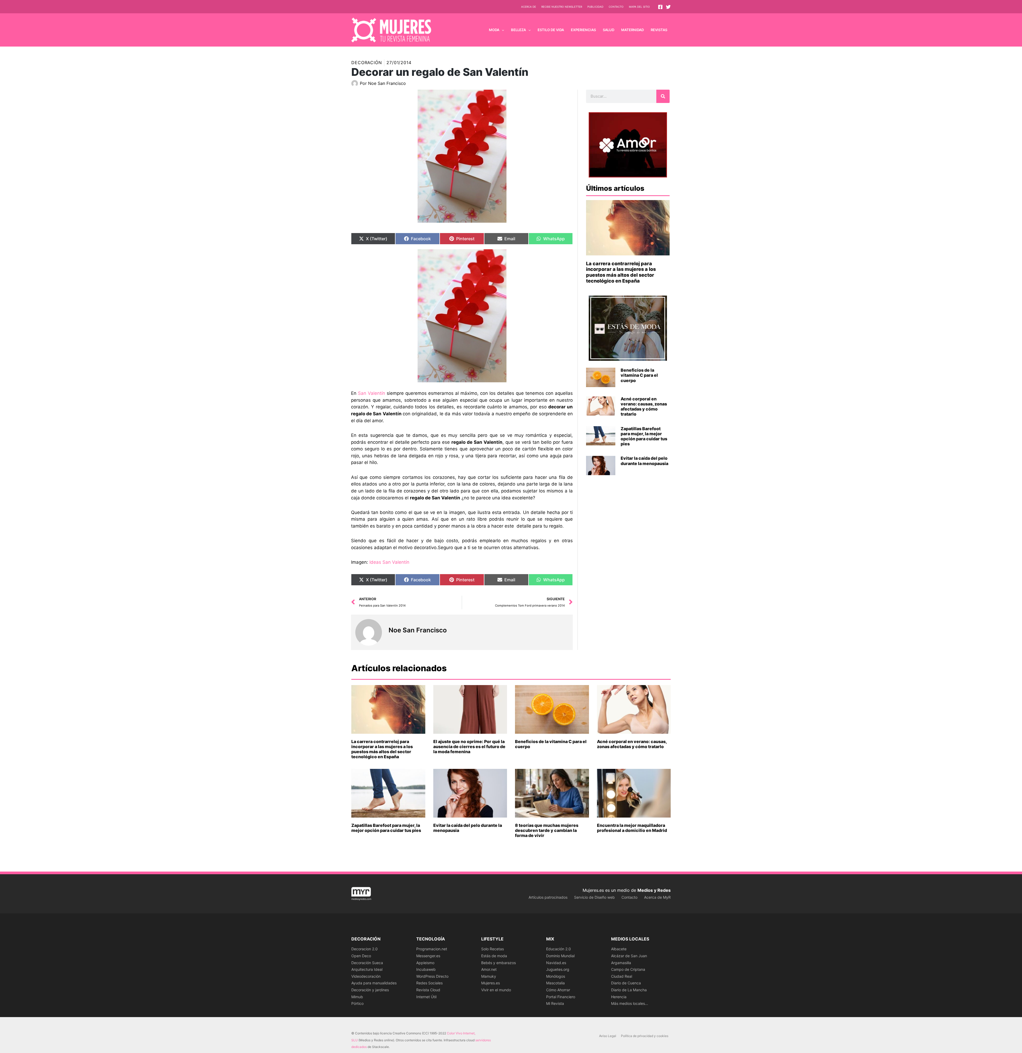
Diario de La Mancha (629, 990)
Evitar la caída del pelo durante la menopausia (644, 460)
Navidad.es (556, 962)
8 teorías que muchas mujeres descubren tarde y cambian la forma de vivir (546, 830)
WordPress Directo (432, 976)
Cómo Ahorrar (558, 990)
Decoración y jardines (370, 990)
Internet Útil (426, 996)
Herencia (619, 996)
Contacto (616, 6)
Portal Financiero (560, 996)
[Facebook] (660, 7)
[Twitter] (668, 7)
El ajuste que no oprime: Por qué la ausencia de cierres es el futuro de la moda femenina (469, 746)
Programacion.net (431, 949)
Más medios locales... (629, 1003)
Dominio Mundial (560, 955)
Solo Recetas (492, 949)
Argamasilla (621, 962)
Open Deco (361, 955)
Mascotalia (555, 983)
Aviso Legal (607, 1036)
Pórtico (357, 1003)
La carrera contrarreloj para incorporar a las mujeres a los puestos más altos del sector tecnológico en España (621, 272)
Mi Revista (555, 1003)
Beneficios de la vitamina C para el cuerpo (639, 375)
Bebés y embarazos (498, 962)
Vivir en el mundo (496, 990)
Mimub (357, 996)
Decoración (366, 62)
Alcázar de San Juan (629, 955)
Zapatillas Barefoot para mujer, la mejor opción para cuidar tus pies (644, 436)
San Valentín (371, 393)
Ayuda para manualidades (374, 983)
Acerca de (528, 6)
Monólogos (555, 976)
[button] (501, 30)
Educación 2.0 (558, 949)
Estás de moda (494, 955)
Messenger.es (428, 955)
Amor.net (489, 969)
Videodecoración (366, 976)
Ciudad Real (621, 976)
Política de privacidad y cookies (644, 1036)
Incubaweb (426, 969)
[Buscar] (663, 96)
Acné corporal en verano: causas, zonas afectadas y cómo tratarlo (644, 406)
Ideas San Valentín (389, 562)
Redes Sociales (429, 983)
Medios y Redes (654, 890)
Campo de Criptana (628, 969)
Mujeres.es (490, 983)
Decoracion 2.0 (364, 949)
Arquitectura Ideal (366, 969)
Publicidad (595, 6)
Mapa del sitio (639, 6)
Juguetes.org (557, 969)
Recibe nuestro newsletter (561, 6)
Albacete (619, 949)
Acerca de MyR (657, 897)
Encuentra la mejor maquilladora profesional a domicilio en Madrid (632, 828)
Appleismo (425, 962)
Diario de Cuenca (626, 983)
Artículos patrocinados (548, 897)
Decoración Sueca (367, 962)
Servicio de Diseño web (594, 897)
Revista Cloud (428, 990)
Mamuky (488, 976)
